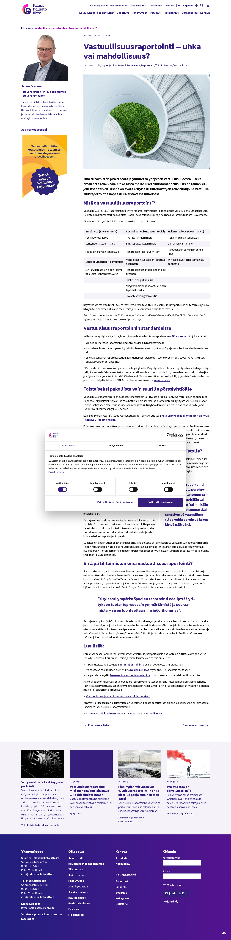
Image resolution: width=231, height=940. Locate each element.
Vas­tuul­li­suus (181, 65)
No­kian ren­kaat (139, 669)
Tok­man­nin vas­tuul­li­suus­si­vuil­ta (130, 675)
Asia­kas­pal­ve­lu (99, 5)
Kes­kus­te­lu (123, 863)
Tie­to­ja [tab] (162, 445)
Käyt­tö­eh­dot (77, 898)
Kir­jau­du (188, 5)
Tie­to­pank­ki (171, 12)
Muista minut (174, 885)
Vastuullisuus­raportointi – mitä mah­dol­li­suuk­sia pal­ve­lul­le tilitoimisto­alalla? (90, 790)
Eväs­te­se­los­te (56, 472)
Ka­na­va (205, 12)
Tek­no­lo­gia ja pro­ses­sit (131, 817)
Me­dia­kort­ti (76, 914)
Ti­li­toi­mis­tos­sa (163, 65)
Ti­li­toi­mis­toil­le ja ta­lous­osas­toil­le (40, 825)
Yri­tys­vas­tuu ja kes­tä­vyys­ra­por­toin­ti (42, 784)
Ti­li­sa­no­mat (155, 5)
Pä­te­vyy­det (139, 12)
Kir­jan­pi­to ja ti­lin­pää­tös (110, 65)
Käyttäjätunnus (171, 857)
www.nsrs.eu (162, 380)
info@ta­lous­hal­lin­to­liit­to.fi (37, 874)
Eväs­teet (74, 909)
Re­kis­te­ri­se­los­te (79, 903)
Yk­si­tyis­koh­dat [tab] (115, 445)
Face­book (122, 881)
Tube (124, 892)
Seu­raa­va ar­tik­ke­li (194, 725)
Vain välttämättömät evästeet (115, 502)
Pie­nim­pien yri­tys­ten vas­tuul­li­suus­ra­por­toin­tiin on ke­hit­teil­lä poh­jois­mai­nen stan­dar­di (139, 792)
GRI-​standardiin (181, 336)
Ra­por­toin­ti (147, 65)
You (118, 892)
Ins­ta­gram (122, 898)
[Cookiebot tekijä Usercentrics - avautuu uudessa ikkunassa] (169, 435)
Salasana (168, 871)
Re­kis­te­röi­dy (170, 901)
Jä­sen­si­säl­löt (138, 5)
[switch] (97, 489)
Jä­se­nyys (123, 12)
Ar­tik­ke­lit (122, 858)
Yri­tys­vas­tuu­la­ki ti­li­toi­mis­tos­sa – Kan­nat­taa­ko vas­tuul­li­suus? (124, 713)
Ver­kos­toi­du (190, 12)
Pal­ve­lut (155, 12)
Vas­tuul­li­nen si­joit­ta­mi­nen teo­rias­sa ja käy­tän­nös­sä (118, 696)
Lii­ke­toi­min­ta (132, 65)
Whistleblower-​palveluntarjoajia (179, 788)
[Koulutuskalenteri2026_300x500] (44, 208)
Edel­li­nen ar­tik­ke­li (99, 725)
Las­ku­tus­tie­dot (30, 903)
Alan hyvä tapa (78, 886)
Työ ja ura (75, 813)
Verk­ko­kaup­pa (118, 5)
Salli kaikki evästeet (160, 502)
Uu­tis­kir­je (122, 904)
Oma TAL (170, 5)
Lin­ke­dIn (121, 887)
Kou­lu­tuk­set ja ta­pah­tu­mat (97, 12)
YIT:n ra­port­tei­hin (130, 664)
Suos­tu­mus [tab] (68, 445)
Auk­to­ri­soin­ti (76, 875)
